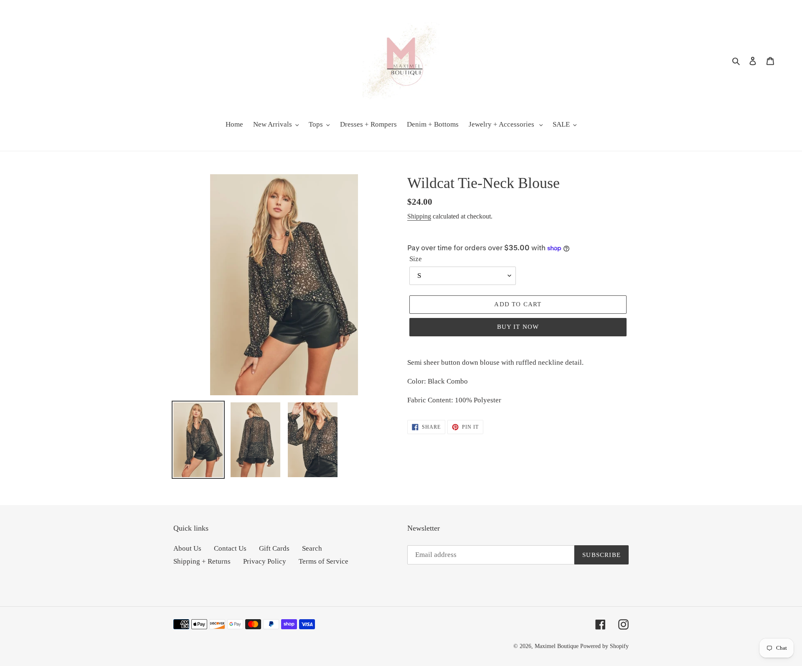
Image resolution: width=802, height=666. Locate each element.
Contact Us (230, 548)
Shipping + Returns (202, 561)
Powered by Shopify (604, 646)
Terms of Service (323, 561)
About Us (187, 548)
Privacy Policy (264, 561)
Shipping (419, 216)
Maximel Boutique (557, 646)
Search (312, 548)
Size (415, 259)
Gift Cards (274, 548)
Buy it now (518, 326)
